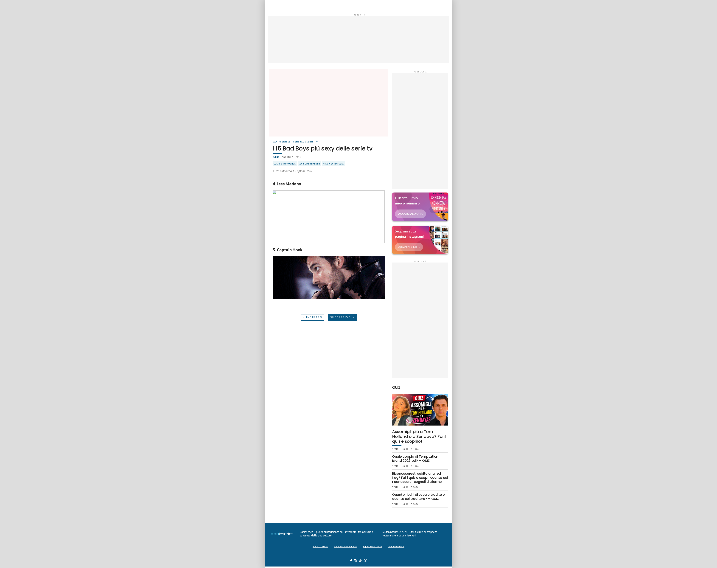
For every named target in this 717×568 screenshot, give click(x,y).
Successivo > (342, 317)
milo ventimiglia (333, 163)
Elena (276, 157)
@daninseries (409, 247)
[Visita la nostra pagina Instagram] (355, 561)
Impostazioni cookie (372, 546)
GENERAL (298, 141)
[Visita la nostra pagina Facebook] (351, 561)
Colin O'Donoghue (285, 163)
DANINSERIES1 (282, 141)
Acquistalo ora (410, 213)
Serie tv (312, 141)
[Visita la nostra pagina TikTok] (360, 561)
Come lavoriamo (396, 546)
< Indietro (312, 317)
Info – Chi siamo (320, 546)
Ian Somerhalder (309, 163)
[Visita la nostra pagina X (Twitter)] (365, 561)
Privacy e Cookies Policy (345, 546)
